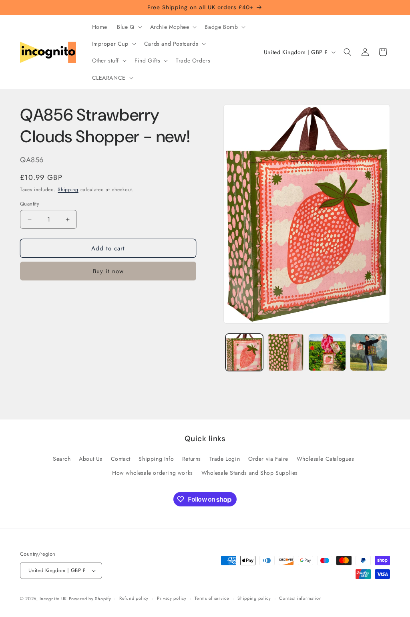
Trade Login (224, 459)
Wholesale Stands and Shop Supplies (249, 473)
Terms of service (212, 598)
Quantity (29, 204)
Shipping (68, 189)
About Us (90, 459)
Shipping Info (156, 459)
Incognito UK (53, 598)
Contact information (300, 598)
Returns (191, 459)
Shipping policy (254, 598)
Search (62, 459)
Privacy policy (172, 598)
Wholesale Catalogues (325, 459)
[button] (128, 26)
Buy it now (108, 271)
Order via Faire (268, 459)
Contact (121, 459)
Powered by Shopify (90, 598)
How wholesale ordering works (152, 473)
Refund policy (134, 598)
